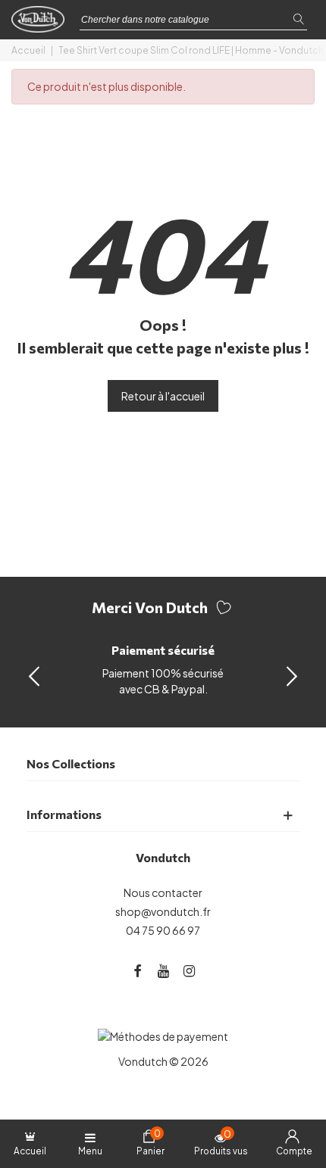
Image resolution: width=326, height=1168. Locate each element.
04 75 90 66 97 (163, 930)
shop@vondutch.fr (163, 911)
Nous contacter (163, 892)
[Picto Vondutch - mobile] (41, 23)
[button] (292, 675)
